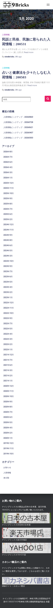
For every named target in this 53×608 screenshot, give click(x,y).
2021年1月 (8, 381)
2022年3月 (8, 339)
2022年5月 (8, 329)
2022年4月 (8, 334)
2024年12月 (8, 224)
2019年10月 (8, 454)
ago (18, 57)
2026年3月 (8, 172)
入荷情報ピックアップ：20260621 (18, 127)
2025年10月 (8, 193)
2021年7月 (8, 360)
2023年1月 (8, 297)
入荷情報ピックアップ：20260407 (18, 133)
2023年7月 (8, 271)
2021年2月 (8, 375)
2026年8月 (8, 152)
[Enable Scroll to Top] (47, 602)
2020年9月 (8, 402)
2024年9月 (8, 235)
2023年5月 (8, 282)
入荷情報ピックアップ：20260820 (18, 117)
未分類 (6, 478)
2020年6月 (8, 417)
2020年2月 (8, 433)
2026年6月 (8, 162)
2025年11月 (8, 188)
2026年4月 (8, 167)
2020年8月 (8, 407)
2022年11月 (8, 308)
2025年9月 (8, 198)
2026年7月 (8, 157)
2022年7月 (8, 323)
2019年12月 (8, 443)
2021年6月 (8, 365)
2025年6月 (8, 214)
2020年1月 (8, 438)
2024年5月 (8, 250)
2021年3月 (8, 370)
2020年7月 (8, 412)
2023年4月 (8, 287)
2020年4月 (8, 428)
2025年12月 (8, 183)
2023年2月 (8, 292)
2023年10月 (8, 261)
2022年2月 (8, 344)
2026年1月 (8, 178)
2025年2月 (8, 219)
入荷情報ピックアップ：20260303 (18, 138)
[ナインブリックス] (17, 4)
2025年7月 (8, 209)
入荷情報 (6, 35)
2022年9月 (8, 318)
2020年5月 (8, 422)
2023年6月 (8, 276)
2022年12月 (8, 303)
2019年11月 (8, 448)
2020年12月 (8, 386)
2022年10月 (8, 313)
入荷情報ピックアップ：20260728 (18, 122)
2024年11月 (8, 230)
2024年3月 (8, 256)
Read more (28, 52)
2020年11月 (8, 391)
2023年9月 (8, 266)
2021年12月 (8, 355)
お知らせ (7, 467)
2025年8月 (8, 204)
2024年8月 (8, 240)
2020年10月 (8, 396)
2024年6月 (8, 245)
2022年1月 (8, 349)
